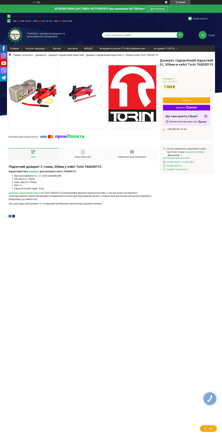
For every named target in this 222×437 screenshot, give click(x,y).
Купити (186, 100)
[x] (13, 216)
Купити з (180, 107)
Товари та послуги (23, 55)
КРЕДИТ (88, 48)
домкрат (33, 171)
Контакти (73, 48)
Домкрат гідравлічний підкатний (66, 55)
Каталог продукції (35, 48)
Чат (211, 428)
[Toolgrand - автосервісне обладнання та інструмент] (15, 35)
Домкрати (40, 55)
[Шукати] (180, 35)
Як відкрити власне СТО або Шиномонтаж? (123, 48)
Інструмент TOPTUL (164, 48)
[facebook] (10, 216)
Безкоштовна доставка (178, 158)
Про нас (57, 48)
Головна (14, 48)
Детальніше (157, 8)
